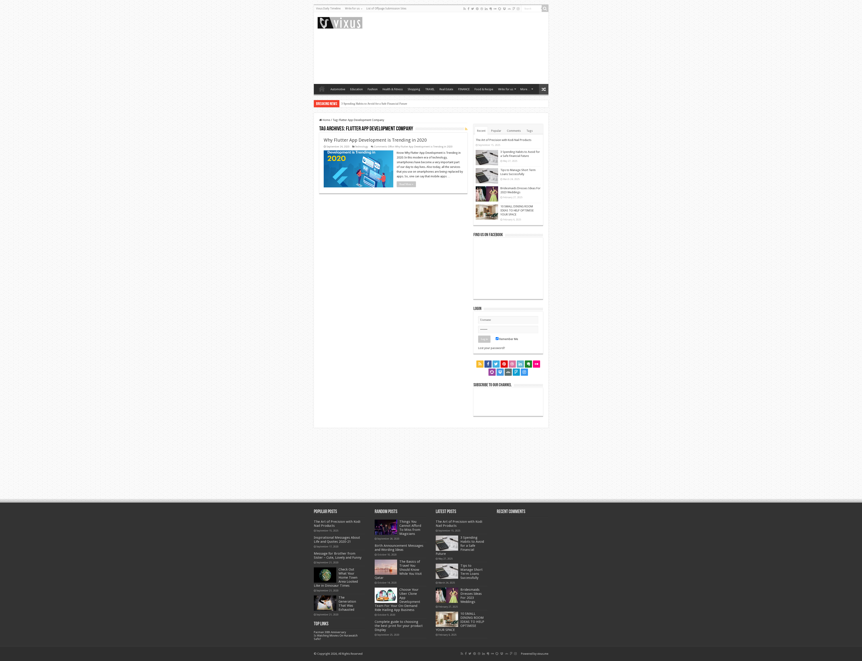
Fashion (373, 89)
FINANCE (464, 89)
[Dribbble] (482, 8)
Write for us (352, 8)
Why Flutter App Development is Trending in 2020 (375, 140)
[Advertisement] (463, 48)
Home (322, 88)
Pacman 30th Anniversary (330, 632)
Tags (529, 130)
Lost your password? (491, 348)
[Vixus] (340, 22)
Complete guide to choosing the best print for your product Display (399, 626)
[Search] (545, 8)
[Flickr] (495, 8)
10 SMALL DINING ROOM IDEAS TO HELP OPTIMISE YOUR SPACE (517, 210)
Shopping (414, 89)
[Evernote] (490, 8)
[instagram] (518, 8)
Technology (361, 146)
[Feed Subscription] (466, 129)
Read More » (406, 184)
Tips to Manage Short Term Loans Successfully (369, 103)
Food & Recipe (484, 89)
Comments (514, 130)
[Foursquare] (513, 8)
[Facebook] (468, 8)
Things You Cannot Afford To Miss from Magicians (410, 528)
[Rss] (464, 8)
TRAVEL (430, 89)
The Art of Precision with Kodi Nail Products (503, 140)
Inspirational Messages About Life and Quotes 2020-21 (337, 540)
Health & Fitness (393, 89)
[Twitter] (473, 8)
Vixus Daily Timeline (328, 8)
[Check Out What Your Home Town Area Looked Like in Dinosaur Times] (325, 575)
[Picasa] (499, 8)
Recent (481, 130)
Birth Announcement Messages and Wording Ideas (399, 548)
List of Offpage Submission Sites (386, 8)
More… (525, 89)
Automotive (337, 89)
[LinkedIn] (486, 8)
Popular (496, 130)
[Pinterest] (477, 8)
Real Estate (446, 89)
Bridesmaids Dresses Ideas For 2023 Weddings (471, 596)
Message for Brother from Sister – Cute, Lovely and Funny (337, 555)
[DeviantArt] (509, 8)
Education (356, 89)
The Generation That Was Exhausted (347, 603)
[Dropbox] (504, 8)
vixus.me (542, 653)
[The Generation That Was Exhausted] (325, 603)
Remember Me (508, 339)
